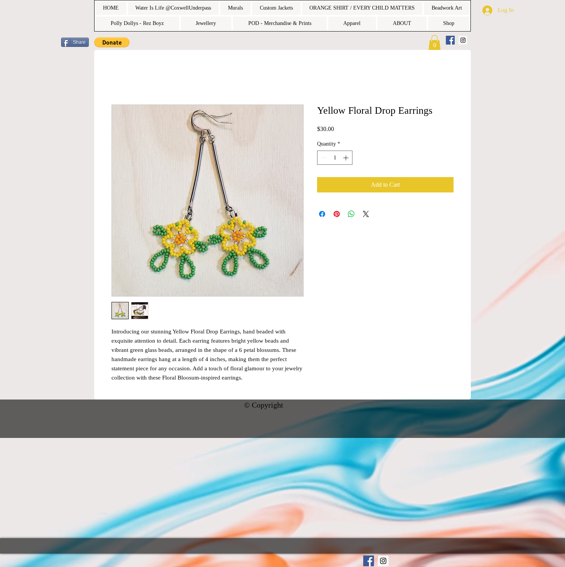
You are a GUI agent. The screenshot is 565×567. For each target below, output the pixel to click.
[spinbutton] (335, 158)
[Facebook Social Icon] (450, 40)
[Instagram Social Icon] (463, 40)
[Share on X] (366, 214)
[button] (112, 42)
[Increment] (346, 158)
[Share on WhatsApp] (351, 214)
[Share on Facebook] (322, 214)
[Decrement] (323, 158)
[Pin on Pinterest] (336, 214)
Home (118, 77)
